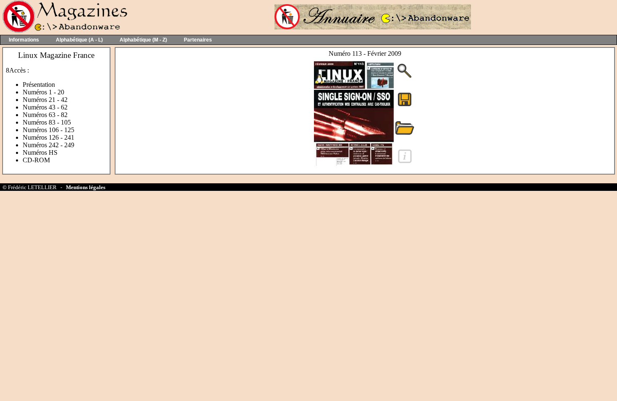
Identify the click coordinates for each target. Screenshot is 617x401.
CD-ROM (36, 160)
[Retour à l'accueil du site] (64, 30)
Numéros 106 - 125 (48, 129)
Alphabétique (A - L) (79, 40)
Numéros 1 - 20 (43, 92)
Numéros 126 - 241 (48, 137)
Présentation (39, 84)
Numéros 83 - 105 (47, 122)
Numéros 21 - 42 (45, 99)
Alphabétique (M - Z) (143, 40)
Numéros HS (40, 152)
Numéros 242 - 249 (48, 144)
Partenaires (198, 40)
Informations (24, 40)
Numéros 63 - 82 (45, 114)
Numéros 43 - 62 (45, 107)
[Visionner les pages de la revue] (354, 167)
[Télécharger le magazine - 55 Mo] (404, 105)
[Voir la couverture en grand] (404, 77)
